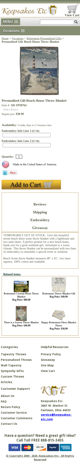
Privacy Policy (51, 354)
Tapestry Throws (13, 354)
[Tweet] (5, 174)
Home (5, 38)
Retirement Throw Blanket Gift (58, 293)
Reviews (39, 204)
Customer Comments (16, 418)
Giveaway (40, 228)
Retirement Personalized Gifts (44, 38)
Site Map (47, 365)
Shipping (40, 212)
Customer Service (14, 412)
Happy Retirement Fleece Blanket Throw (58, 324)
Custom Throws (12, 376)
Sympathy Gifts (12, 371)
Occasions (17, 38)
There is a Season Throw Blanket (21, 322)
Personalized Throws (16, 360)
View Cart (48, 371)
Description (40, 196)
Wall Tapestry (11, 365)
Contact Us (9, 424)
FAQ (4, 401)
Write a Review (10, 109)
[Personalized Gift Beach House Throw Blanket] (40, 94)
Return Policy (10, 407)
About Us (7, 396)
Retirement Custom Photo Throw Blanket (21, 295)
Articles (6, 382)
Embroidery (40, 220)
